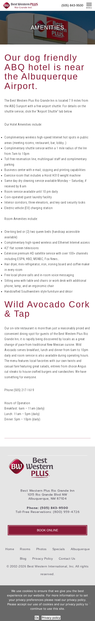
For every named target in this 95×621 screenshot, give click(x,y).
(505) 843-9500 (72, 5)
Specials (58, 549)
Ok (37, 617)
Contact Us (67, 558)
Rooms (25, 549)
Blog (23, 558)
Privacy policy (51, 617)
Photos (41, 549)
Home (9, 549)
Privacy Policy (42, 558)
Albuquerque (80, 549)
